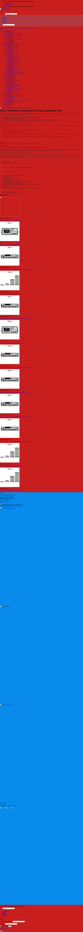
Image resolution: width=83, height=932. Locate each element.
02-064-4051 (12, 508)
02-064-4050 (6, 508)
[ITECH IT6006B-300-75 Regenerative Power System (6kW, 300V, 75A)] (9, 412)
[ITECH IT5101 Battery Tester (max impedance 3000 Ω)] (9, 339)
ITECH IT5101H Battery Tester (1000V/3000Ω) (10, 244)
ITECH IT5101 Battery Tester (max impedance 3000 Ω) (11, 343)
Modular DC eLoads (9, 83)
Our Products (6, 18)
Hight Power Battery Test (27, 28)
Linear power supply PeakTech (9, 85)
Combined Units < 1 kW (10, 47)
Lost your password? (4, 928)
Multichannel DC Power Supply (11, 73)
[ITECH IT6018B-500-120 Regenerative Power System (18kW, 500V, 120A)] (9, 437)
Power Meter (8, 32)
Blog (4, 19)
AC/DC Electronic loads (8, 43)
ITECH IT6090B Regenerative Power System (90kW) (11, 466)
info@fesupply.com (9, 705)
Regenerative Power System (11, 93)
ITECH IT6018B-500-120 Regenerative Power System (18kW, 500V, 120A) (16, 441)
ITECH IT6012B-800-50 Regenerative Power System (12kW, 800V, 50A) (15, 318)
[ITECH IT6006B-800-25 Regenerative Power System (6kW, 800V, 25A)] (9, 363)
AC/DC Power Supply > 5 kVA (11, 37)
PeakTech (10, 87)
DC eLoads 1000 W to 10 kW (11, 80)
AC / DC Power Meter (7, 31)
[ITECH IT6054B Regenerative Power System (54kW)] (9, 289)
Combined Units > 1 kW (10, 45)
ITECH (34, 28)
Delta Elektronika (11, 51)
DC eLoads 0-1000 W (9, 78)
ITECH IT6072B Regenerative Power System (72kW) (11, 490)
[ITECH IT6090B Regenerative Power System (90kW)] (9, 462)
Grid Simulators (8, 41)
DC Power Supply (6, 49)
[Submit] (5, 15)
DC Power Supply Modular (10, 68)
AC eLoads (7, 35)
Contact (4, 22)
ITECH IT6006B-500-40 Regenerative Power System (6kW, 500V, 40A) (15, 392)
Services (4, 21)
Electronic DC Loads (7, 75)
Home (4, 17)
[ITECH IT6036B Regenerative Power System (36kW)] (9, 216)
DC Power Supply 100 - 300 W (11, 59)
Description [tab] (5, 145)
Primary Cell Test (8, 98)
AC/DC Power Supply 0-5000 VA (12, 39)
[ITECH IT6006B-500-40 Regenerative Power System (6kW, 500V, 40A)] (9, 388)
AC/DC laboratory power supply (12, 86)
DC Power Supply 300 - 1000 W (12, 65)
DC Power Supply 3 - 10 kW (11, 62)
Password (2, 923)
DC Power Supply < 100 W (11, 53)
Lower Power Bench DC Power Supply (13, 72)
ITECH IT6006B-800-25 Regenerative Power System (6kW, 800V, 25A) (15, 367)
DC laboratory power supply (11, 88)
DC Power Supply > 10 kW (11, 50)
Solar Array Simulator (9, 74)
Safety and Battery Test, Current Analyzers (12, 28)
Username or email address (6, 921)
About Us (5, 20)
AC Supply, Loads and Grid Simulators (11, 34)
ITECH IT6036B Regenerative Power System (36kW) (11, 220)
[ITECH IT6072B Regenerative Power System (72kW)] (9, 486)
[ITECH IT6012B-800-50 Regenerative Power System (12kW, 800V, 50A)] (9, 314)
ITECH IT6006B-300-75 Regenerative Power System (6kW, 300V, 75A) (15, 416)
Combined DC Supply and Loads (9, 44)
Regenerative (5, 92)
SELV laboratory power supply (11, 90)
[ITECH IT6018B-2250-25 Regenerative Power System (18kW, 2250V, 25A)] (9, 265)
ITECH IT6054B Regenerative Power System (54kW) (11, 293)
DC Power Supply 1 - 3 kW (11, 56)
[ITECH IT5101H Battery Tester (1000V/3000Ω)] (9, 240)
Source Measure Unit (7, 104)
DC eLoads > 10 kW (9, 76)
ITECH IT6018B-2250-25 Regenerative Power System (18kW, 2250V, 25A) (16, 269)
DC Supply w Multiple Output (11, 70)
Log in (10, 926)
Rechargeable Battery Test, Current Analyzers (15, 100)
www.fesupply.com (12, 805)
